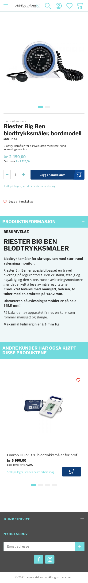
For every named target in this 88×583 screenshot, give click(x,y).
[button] (40, 107)
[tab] (44, 222)
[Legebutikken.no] (27, 6)
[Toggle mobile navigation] (5, 5)
